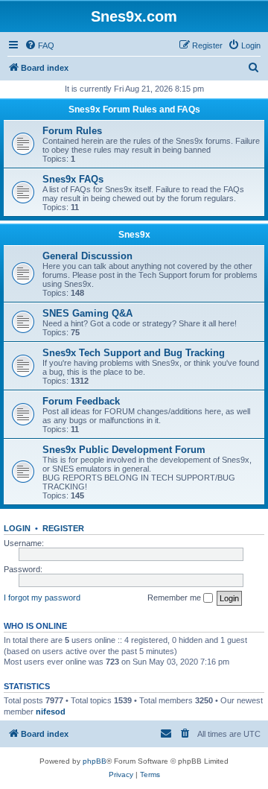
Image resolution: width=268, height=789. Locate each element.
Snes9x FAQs (72, 179)
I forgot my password (42, 597)
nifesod (51, 711)
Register (63, 528)
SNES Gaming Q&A (87, 313)
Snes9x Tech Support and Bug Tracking (133, 352)
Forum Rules (72, 130)
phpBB (94, 761)
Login (17, 528)
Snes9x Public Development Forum (123, 449)
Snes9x (134, 234)
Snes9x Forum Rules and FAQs (134, 109)
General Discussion (87, 256)
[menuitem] (39, 45)
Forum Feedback (81, 401)
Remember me (175, 597)
